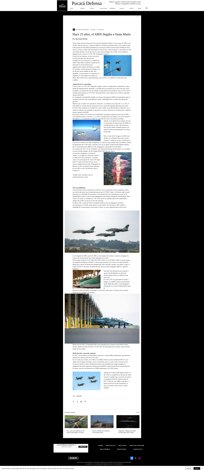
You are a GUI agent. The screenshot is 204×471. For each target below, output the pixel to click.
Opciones (188, 468)
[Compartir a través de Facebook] (73, 401)
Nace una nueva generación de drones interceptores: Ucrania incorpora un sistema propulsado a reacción (76, 431)
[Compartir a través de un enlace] (85, 401)
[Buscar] (146, 8)
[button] (84, 8)
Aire (74, 396)
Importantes (79, 396)
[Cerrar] (202, 468)
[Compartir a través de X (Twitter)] (77, 401)
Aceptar (197, 468)
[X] (135, 458)
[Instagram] (139, 458)
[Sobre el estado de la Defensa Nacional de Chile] (102, 421)
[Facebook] (131, 458)
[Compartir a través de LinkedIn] (81, 401)
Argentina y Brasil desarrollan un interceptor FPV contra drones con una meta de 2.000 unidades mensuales (127, 431)
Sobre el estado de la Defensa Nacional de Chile (101, 431)
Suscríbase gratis (66, 445)
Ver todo (138, 412)
